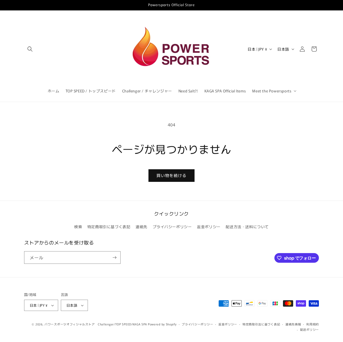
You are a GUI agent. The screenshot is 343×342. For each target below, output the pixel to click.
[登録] (114, 257)
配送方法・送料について (247, 226)
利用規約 (312, 324)
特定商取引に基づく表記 (109, 226)
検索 (78, 226)
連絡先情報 (293, 324)
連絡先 (141, 226)
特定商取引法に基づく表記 (261, 324)
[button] (30, 49)
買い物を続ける (171, 175)
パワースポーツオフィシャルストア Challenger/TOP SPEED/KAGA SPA (95, 324)
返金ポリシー (209, 226)
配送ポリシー (309, 329)
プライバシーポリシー (172, 226)
